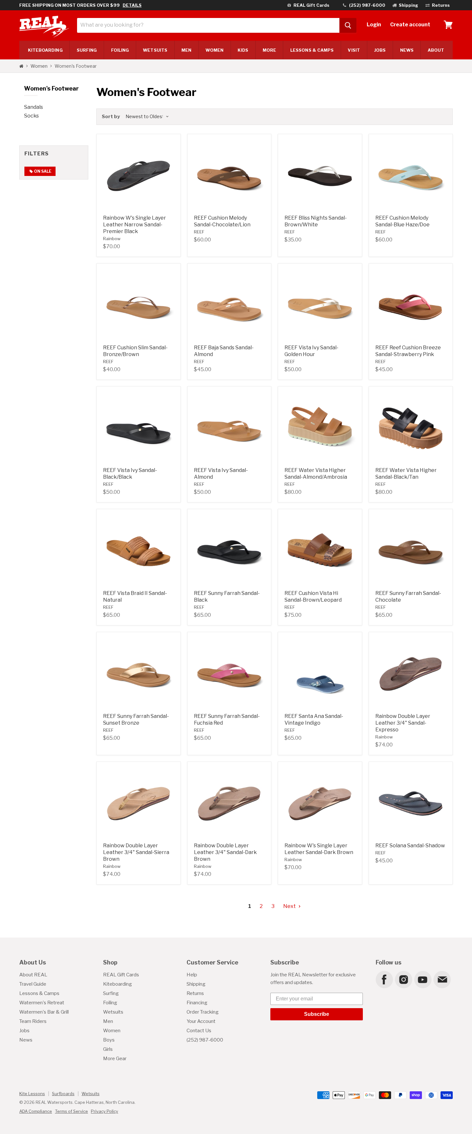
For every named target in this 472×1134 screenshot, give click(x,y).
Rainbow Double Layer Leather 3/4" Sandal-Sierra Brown (136, 852)
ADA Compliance (35, 1111)
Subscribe (316, 1014)
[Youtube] (422, 979)
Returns (195, 993)
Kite (45, 50)
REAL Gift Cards (121, 975)
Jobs (380, 50)
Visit (354, 50)
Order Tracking (203, 1012)
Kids (243, 50)
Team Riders (33, 1021)
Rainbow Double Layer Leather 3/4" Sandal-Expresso (402, 723)
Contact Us (199, 1031)
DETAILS (132, 5)
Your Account (201, 1021)
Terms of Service (71, 1111)
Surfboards (63, 1093)
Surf (87, 50)
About (436, 50)
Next (290, 906)
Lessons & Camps (312, 50)
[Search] (347, 25)
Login (374, 25)
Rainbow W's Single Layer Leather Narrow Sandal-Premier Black (134, 224)
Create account (410, 25)
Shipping (196, 984)
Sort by (111, 116)
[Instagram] (403, 979)
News (407, 50)
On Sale (42, 171)
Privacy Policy (104, 1111)
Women (214, 50)
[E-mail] (441, 979)
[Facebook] (384, 979)
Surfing (111, 993)
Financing (197, 1003)
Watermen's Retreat (41, 1003)
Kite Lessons (32, 1093)
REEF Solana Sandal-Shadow (410, 845)
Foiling (120, 50)
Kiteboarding (117, 984)
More (269, 50)
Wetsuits (155, 50)
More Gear (115, 1058)
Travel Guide (32, 984)
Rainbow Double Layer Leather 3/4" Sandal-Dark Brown (225, 852)
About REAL (33, 975)
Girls (108, 1049)
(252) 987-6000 (205, 1040)
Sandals (33, 107)
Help (192, 975)
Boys (109, 1040)
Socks (31, 116)
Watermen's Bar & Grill (44, 1012)
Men (186, 50)
